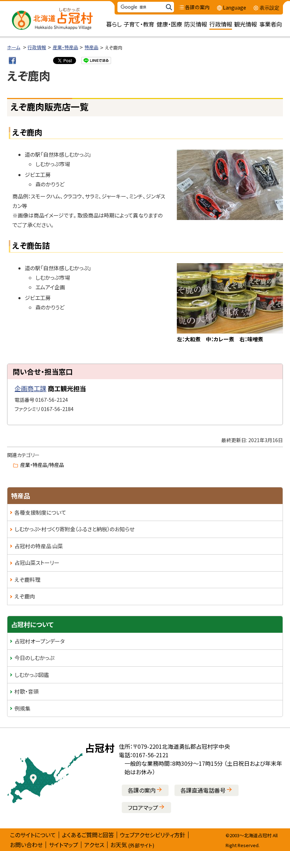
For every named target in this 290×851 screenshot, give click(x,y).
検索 (168, 7)
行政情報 (37, 47)
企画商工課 (30, 388)
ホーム (13, 47)
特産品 (91, 47)
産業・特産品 (65, 47)
